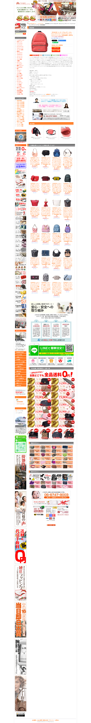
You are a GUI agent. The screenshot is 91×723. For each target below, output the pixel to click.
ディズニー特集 (20, 124)
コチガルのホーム (32, 23)
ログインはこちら (20, 403)
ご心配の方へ (19, 366)
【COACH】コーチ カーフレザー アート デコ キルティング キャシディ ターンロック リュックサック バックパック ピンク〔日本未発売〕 (45, 237)
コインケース (19, 56)
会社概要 (18, 359)
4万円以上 (19, 108)
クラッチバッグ (20, 46)
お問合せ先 (18, 385)
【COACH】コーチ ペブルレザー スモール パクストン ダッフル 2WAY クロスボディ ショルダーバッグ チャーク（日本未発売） (56, 211)
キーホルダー (19, 64)
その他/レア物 (20, 94)
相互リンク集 (19, 376)
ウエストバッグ (20, 48)
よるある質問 (39, 720)
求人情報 (18, 373)
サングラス (19, 81)
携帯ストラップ (20, 65)
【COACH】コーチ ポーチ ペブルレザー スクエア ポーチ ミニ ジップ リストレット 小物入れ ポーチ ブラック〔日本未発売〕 (45, 161)
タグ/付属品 (19, 92)
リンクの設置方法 (20, 378)
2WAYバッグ (19, 41)
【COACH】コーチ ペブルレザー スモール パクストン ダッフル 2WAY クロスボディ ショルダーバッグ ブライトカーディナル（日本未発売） (35, 211)
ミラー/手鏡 (19, 59)
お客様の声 (48, 94)
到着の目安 (18, 371)
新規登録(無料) (20, 401)
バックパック (19, 45)
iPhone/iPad (19, 67)
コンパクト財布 (20, 49)
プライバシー (51, 720)
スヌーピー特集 (20, 125)
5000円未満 (19, 100)
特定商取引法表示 (20, 352)
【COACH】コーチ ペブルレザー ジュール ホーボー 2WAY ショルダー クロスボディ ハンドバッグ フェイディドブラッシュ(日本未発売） (35, 161)
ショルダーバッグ (20, 40)
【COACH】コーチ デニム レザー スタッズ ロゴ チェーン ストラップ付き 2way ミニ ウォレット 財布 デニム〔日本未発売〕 (45, 262)
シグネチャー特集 (20, 118)
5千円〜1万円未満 (20, 102)
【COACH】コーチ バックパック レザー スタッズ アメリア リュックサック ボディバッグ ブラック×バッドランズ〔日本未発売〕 (35, 262)
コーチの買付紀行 (20, 368)
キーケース (19, 62)
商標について (19, 383)
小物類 (18, 60)
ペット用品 (19, 89)
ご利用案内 (46, 3)
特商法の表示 (45, 720)
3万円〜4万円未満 (20, 107)
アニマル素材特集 (20, 119)
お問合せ (57, 720)
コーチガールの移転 (20, 361)
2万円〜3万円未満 (20, 105)
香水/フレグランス (20, 87)
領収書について (19, 380)
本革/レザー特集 (20, 116)
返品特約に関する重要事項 (57, 45)
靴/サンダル (19, 76)
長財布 (18, 51)
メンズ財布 (19, 84)
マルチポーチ (19, 54)
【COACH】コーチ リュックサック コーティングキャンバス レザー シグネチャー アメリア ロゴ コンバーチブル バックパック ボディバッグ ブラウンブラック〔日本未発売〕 (67, 213)
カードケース (19, 57)
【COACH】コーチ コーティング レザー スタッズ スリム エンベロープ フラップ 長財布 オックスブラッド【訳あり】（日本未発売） (34, 286)
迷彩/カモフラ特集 (20, 121)
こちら (43, 95)
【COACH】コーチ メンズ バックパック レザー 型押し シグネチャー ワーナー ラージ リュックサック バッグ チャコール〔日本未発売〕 (45, 286)
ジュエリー (19, 70)
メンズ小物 (19, 86)
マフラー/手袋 (20, 78)
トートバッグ (19, 43)
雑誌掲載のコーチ (20, 111)
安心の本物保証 (19, 364)
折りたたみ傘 (19, 75)
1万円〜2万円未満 (20, 103)
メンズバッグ (19, 82)
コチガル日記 (19, 354)
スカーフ (18, 79)
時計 (18, 68)
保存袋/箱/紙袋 (20, 90)
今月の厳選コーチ (20, 110)
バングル (18, 71)
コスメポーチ (19, 52)
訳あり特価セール (20, 113)
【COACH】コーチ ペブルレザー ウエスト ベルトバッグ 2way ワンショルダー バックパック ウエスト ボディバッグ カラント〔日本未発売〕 (45, 187)
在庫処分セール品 (20, 114)
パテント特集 (19, 122)
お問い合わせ (53, 3)
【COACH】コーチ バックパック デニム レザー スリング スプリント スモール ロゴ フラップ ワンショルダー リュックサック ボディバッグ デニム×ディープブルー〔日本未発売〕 (56, 163)
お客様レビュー (19, 357)
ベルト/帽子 (19, 73)
